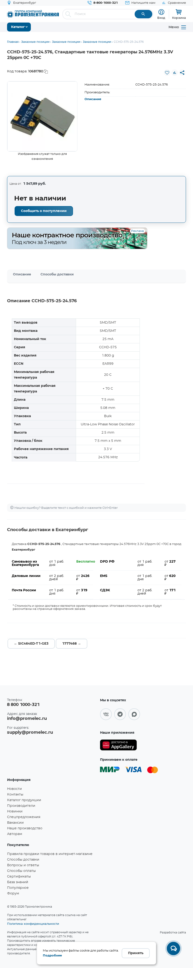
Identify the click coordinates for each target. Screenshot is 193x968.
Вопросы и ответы (23, 865)
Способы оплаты (21, 871)
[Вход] (161, 12)
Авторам (14, 834)
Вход (161, 18)
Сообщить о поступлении (44, 211)
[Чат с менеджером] (173, 948)
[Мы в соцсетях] (106, 714)
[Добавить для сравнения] (174, 72)
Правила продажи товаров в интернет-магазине (49, 854)
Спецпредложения (23, 817)
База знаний (17, 882)
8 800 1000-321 (23, 705)
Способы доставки (57, 274)
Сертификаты (19, 876)
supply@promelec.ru (30, 732)
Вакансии (15, 822)
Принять (135, 953)
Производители (21, 805)
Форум (13, 893)
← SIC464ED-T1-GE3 (31, 643)
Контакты (15, 794)
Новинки (15, 811)
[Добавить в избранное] (167, 72)
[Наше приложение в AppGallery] (118, 745)
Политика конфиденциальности (33, 923)
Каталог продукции (24, 800)
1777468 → (71, 643)
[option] (42, 116)
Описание (92, 99)
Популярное (18, 888)
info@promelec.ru (27, 719)
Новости (14, 789)
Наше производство (24, 828)
